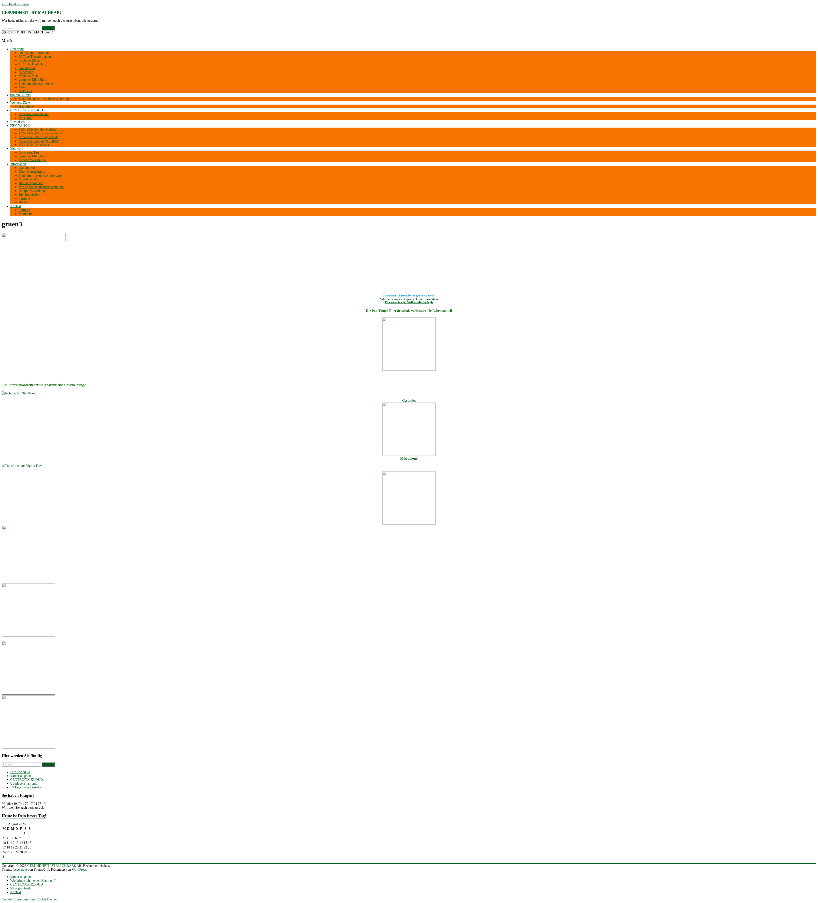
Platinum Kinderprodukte (36, 83)
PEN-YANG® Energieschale (38, 137)
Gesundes (409, 400)
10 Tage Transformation (35, 56)
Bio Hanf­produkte (31, 183)
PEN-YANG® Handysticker (38, 129)
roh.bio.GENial (29, 60)
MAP (22, 87)
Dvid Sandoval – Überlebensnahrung (44, 99)
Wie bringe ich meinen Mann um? (41, 187)
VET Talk (25, 118)
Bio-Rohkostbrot (30, 194)
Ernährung (17, 49)
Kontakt (15, 206)
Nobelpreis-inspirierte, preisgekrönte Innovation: (409, 299)
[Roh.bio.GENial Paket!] (19, 393)
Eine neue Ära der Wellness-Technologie (409, 302)
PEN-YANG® (20, 125)
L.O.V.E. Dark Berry (33, 64)
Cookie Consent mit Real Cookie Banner (29, 899)
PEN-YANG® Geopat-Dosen (39, 141)
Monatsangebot (20, 776)
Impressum (26, 214)
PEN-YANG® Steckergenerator (40, 133)
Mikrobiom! (409, 458)
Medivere (16, 148)
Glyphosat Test (29, 152)
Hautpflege (26, 106)
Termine (24, 198)
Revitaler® (17, 122)
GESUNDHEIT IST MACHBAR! (31, 12)
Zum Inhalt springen (15, 4)
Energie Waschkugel (32, 160)
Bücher (24, 202)
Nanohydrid (27, 68)
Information (18, 164)
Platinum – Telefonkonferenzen (40, 175)
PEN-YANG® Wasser (34, 145)
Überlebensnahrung (32, 171)
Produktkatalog (29, 179)
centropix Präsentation (34, 114)
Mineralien (26, 72)
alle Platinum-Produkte (34, 53)
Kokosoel (25, 91)
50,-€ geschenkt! (21, 888)
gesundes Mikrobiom (33, 79)
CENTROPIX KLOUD (26, 110)
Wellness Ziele (28, 76)
